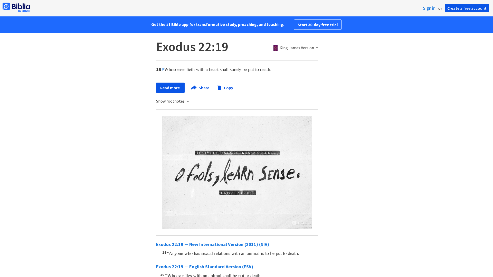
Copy (228, 87)
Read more (170, 87)
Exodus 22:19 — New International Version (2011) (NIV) (212, 244)
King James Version (297, 48)
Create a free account (467, 8)
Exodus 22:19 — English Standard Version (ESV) (204, 267)
